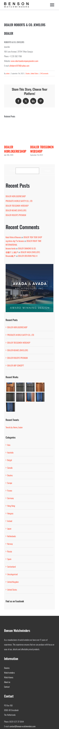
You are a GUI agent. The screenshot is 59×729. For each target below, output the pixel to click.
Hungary (10, 513)
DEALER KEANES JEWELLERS (16, 210)
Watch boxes (8, 677)
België (9, 460)
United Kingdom (13, 581)
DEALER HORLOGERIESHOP (15, 149)
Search (13, 171)
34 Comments (44, 73)
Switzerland (11, 566)
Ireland (9, 520)
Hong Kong (11, 505)
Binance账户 (11, 255)
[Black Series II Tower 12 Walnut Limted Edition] (10, 387)
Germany (10, 498)
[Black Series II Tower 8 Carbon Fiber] (10, 397)
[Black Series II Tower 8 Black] (20, 397)
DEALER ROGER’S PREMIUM (16, 215)
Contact (7, 686)
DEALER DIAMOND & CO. (27, 248)
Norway (10, 543)
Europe (9, 482)
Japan (9, 528)
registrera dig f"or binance (15, 240)
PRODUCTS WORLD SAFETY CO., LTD (19, 200)
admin (7, 73)
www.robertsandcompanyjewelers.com (24, 60)
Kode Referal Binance (13, 237)
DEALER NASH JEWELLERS (30, 252)
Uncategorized (12, 574)
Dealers (28, 73)
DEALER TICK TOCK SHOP (33, 237)
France (9, 490)
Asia (8, 444)
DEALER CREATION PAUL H (27, 255)
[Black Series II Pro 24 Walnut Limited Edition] (30, 397)
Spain (9, 558)
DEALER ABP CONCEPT (15, 365)
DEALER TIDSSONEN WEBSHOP (42, 149)
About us (7, 681)
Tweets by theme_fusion (14, 427)
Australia (10, 452)
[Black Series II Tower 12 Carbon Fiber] (20, 387)
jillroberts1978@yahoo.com (19, 65)
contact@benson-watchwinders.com (22, 726)
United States (34, 73)
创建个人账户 (12, 252)
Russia (9, 551)
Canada (9, 467)
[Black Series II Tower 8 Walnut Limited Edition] (40, 387)
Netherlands (11, 536)
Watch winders (9, 672)
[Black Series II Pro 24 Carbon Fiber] (40, 397)
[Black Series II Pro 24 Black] (10, 407)
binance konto (11, 248)
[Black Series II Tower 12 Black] (30, 387)
